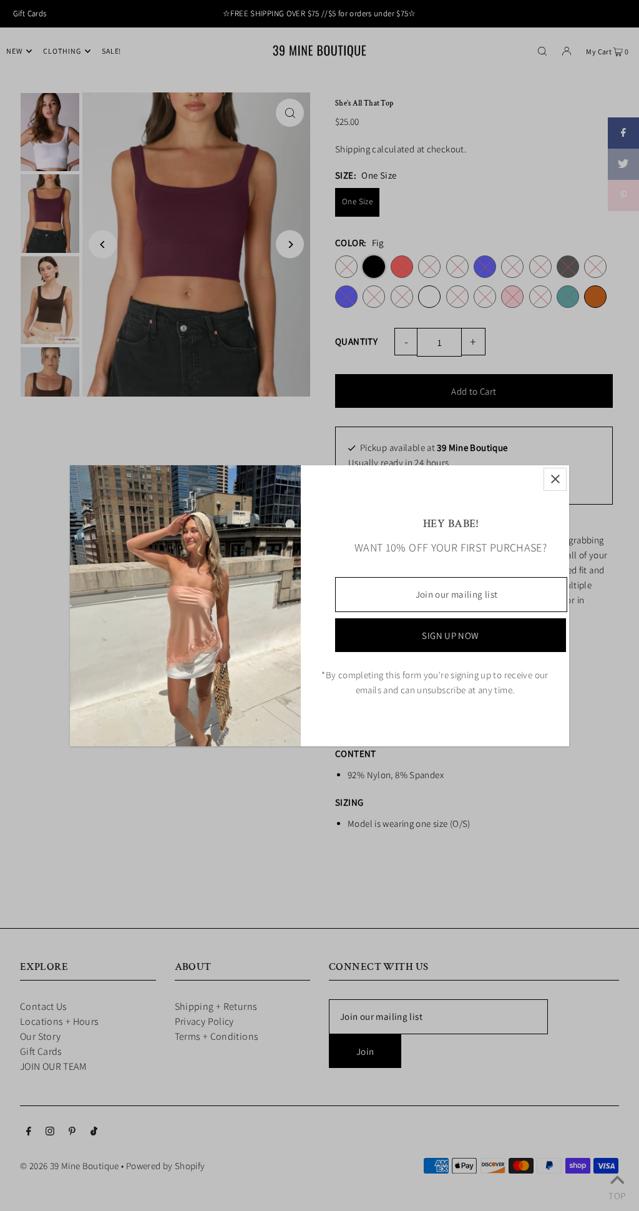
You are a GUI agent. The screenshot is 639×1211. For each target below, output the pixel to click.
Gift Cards (30, 13)
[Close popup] (555, 479)
